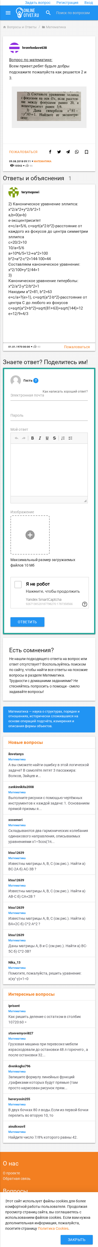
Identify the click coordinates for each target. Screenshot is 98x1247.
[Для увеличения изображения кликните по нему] (49, 119)
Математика (54, 27)
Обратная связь (17, 1178)
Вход (88, 3)
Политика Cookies (53, 1228)
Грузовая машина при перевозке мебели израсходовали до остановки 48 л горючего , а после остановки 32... (48, 1049)
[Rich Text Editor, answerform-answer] (49, 470)
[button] (16, 438)
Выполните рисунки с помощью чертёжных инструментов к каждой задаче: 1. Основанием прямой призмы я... (48, 803)
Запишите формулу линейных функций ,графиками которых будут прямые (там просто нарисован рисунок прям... (43, 1082)
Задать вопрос (37, 3)
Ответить (27, 622)
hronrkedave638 (34, 48)
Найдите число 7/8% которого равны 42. (43, 1137)
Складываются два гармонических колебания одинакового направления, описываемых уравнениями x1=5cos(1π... (48, 836)
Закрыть (77, 1240)
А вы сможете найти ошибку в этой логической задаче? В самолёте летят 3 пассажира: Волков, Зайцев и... (48, 770)
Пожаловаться (23, 152)
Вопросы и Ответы (20, 27)
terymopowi (30, 192)
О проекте (11, 1173)
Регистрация (67, 3)
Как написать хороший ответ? (65, 391)
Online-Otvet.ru (27, 13)
